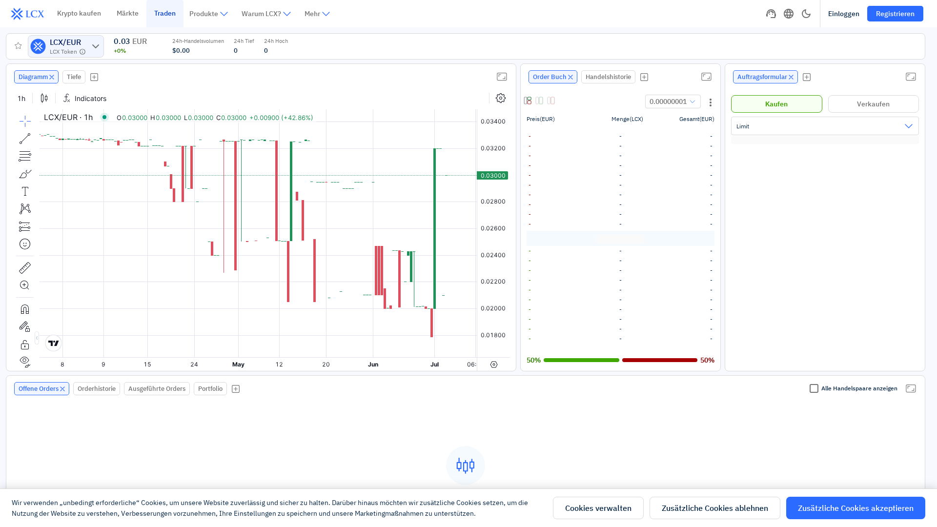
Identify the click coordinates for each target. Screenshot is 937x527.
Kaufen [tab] (776, 104)
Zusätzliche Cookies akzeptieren (856, 508)
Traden (165, 13)
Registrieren (895, 13)
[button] (528, 101)
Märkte (128, 13)
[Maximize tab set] (501, 76)
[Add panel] (94, 77)
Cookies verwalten (598, 508)
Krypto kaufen (79, 13)
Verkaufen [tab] (873, 104)
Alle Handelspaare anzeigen (859, 388)
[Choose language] (788, 14)
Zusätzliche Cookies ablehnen (715, 508)
